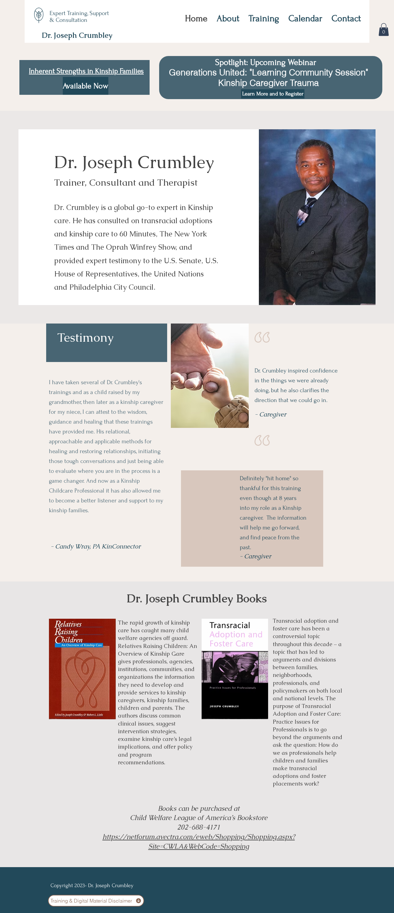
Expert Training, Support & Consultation (79, 16)
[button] (383, 29)
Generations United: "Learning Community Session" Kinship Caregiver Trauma (267, 77)
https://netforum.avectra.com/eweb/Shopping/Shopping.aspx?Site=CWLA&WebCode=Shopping (199, 841)
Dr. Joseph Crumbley (77, 35)
